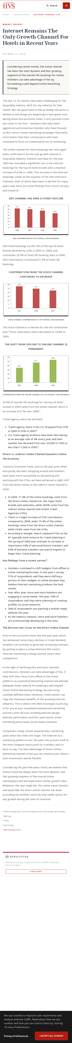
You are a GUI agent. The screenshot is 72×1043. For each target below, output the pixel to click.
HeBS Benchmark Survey (12, 830)
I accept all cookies (51, 1035)
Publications (21, 14)
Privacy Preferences (16, 1036)
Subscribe (36, 871)
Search (53, 5)
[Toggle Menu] (66, 5)
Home (6, 14)
